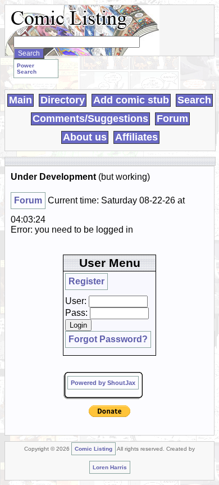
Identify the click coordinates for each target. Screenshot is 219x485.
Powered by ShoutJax (103, 382)
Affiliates (136, 137)
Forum (172, 118)
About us (85, 137)
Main (20, 100)
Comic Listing (93, 449)
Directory (62, 100)
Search (194, 100)
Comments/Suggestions (90, 118)
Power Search (26, 68)
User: (75, 301)
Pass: (76, 313)
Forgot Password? (108, 339)
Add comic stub (131, 100)
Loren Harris (110, 467)
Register (86, 281)
